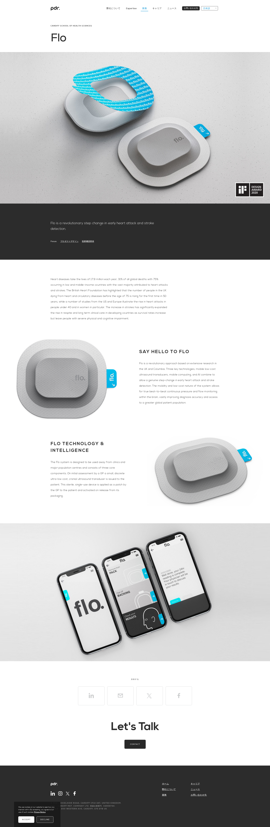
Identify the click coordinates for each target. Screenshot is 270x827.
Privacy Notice (40, 812)
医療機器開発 (88, 241)
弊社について (113, 8)
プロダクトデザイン (69, 241)
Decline (45, 819)
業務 (144, 8)
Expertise (131, 8)
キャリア (157, 8)
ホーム (165, 784)
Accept (26, 819)
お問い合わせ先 (191, 8)
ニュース (172, 8)
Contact (135, 744)
